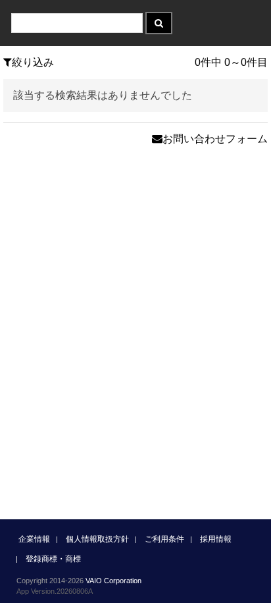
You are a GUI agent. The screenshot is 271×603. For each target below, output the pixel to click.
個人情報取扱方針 (97, 539)
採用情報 (216, 539)
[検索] (158, 23)
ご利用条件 (164, 539)
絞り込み (33, 62)
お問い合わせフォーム (215, 138)
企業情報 (34, 539)
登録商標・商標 (53, 558)
